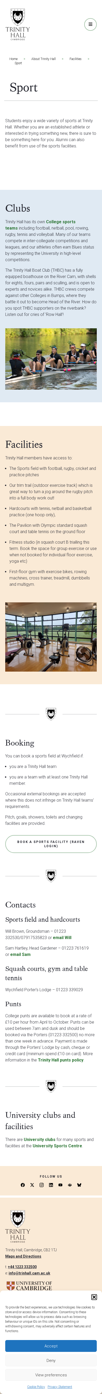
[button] (94, 1297)
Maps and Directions (23, 1256)
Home (13, 59)
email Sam (20, 954)
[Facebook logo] (23, 1185)
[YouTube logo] (60, 1185)
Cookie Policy (36, 1387)
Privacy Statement (60, 1387)
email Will (62, 937)
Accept (51, 1346)
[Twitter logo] (32, 1185)
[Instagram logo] (41, 1185)
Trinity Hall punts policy (60, 1060)
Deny (51, 1360)
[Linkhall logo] (70, 1185)
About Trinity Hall (43, 59)
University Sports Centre (57, 1145)
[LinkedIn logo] (51, 1185)
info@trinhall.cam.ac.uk (29, 1273)
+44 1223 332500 (22, 1267)
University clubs (39, 1139)
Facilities (76, 59)
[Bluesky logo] (79, 1185)
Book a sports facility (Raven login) (50, 844)
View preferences (51, 1375)
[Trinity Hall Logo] (17, 24)
